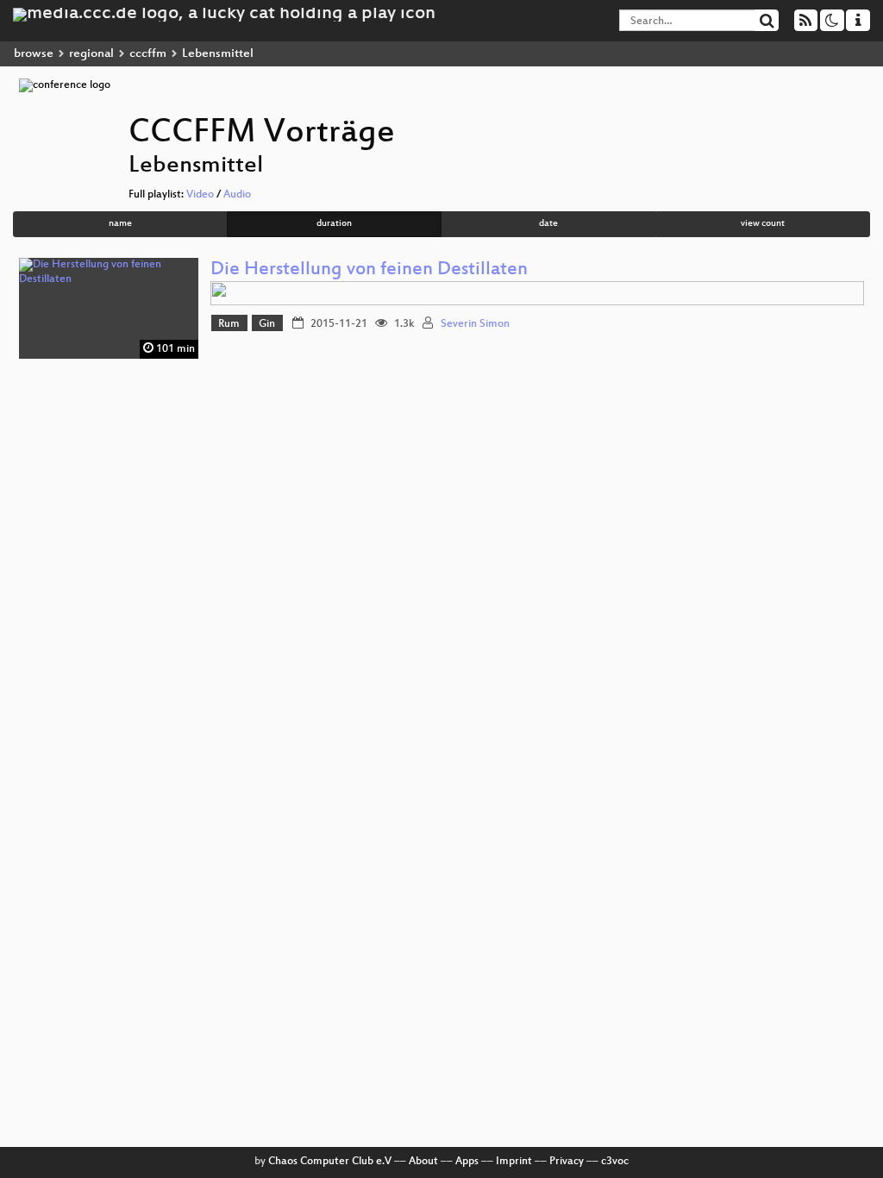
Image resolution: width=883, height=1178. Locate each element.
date (548, 223)
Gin (267, 324)
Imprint (514, 1162)
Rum (229, 324)
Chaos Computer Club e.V (329, 1162)
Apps (467, 1162)
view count (763, 223)
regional (91, 54)
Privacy (566, 1162)
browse (33, 54)
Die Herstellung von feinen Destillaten (369, 270)
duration (334, 223)
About (423, 1162)
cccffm (147, 54)
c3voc (615, 1162)
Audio (237, 195)
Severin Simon (475, 324)
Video (200, 195)
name (120, 223)
